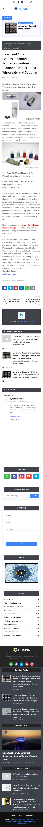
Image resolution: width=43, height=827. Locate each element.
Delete (17, 420)
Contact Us (22, 599)
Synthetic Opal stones (22, 635)
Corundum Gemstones (22, 603)
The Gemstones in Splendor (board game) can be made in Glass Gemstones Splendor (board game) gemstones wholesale (26, 803)
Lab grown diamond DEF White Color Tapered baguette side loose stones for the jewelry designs (26, 374)
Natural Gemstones (22, 628)
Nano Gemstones (22, 625)
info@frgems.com (9, 274)
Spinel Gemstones (22, 632)
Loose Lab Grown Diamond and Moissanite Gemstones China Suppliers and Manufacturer (22, 821)
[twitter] (30, 2)
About (21, 815)
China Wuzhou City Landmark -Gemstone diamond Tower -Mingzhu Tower (19, 756)
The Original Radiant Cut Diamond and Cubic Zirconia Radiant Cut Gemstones (26, 788)
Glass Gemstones (22, 610)
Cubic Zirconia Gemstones (22, 607)
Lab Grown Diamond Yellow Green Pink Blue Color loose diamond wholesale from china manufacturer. (26, 341)
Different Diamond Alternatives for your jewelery (25, 775)
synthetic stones (17, 399)
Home (6, 44)
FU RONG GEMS (26, 321)
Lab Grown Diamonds (22, 614)
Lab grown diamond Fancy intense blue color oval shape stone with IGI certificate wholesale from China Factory (26, 713)
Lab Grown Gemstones (22, 617)
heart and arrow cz (16, 416)
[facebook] (22, 2)
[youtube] (18, 2)
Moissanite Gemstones (22, 621)
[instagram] (26, 2)
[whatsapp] (14, 2)
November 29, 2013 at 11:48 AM (19, 401)
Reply (12, 420)
